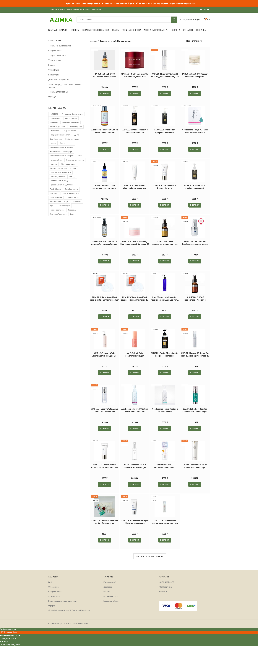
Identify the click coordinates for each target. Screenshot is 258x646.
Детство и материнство (58, 80)
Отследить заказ (111, 596)
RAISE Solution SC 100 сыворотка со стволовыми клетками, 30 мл (105, 188)
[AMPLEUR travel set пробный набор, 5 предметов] (104, 506)
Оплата (106, 592)
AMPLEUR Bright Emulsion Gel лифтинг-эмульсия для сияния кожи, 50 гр (134, 76)
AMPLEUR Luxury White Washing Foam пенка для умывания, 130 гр (134, 188)
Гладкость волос (69, 131)
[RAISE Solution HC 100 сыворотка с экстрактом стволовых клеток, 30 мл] (104, 60)
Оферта (51, 606)
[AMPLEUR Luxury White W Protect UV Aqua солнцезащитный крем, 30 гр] (164, 171)
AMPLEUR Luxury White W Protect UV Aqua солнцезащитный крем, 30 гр (165, 188)
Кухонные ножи (56, 160)
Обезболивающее (68, 164)
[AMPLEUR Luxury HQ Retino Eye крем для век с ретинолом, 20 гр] (195, 339)
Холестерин (77, 202)
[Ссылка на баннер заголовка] (129, 3)
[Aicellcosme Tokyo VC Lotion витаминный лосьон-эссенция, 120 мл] (134, 395)
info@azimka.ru (165, 587)
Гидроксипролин (75, 126)
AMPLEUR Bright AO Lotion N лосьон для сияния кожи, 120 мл (165, 76)
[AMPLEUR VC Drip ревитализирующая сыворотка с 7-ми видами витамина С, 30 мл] (134, 339)
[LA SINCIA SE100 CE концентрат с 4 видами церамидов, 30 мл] (195, 283)
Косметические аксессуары (61, 152)
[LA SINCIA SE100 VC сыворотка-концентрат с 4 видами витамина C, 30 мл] (164, 227)
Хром (52, 206)
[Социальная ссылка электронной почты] (201, 10)
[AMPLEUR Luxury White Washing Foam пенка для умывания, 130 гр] (134, 171)
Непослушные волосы (75, 160)
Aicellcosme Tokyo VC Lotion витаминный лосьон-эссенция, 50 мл (104, 132)
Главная (93, 41)
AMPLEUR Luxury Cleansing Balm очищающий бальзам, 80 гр (134, 244)
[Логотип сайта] (61, 19)
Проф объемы (55, 189)
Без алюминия (55, 118)
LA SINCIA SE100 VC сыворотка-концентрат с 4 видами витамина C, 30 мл (164, 244)
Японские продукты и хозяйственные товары (65, 85)
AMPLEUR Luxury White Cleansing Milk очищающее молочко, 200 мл (104, 356)
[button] (104, 93)
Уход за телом (54, 60)
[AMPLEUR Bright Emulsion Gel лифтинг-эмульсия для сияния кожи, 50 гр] (134, 60)
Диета (76, 135)
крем (72, 214)
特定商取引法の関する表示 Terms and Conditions (69, 610)
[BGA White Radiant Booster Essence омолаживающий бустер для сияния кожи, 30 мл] (195, 395)
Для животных (56, 139)
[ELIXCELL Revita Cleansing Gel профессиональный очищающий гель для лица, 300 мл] (164, 339)
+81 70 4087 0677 (166, 582)
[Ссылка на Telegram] (208, 10)
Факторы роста (56, 197)
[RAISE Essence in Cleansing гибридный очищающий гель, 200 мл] (164, 283)
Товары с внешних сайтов (59, 46)
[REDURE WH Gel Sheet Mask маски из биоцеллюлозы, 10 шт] (134, 283)
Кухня (80, 156)
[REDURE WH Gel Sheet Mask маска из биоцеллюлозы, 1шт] (104, 283)
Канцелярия (53, 75)
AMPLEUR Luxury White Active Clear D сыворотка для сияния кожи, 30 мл (104, 411)
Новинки (53, 164)
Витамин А (54, 122)
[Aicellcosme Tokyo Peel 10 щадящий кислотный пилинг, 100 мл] (104, 227)
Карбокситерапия (72, 139)
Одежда (52, 97)
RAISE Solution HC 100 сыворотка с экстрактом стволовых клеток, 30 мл (105, 76)
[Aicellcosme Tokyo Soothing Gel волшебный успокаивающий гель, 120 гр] (164, 395)
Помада (72, 177)
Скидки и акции (55, 51)
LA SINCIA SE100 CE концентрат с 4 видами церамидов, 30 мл (195, 300)
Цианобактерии (64, 206)
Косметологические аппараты (62, 156)
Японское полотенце (58, 214)
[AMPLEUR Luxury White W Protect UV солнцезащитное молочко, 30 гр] (104, 451)
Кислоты (63, 143)
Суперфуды (53, 70)
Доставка (107, 587)
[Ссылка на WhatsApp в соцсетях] (204, 10)
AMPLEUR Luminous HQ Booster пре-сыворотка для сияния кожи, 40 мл (195, 244)
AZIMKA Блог (54, 596)
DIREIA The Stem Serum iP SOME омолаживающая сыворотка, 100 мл (135, 467)
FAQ (50, 582)
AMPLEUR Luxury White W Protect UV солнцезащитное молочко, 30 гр (104, 467)
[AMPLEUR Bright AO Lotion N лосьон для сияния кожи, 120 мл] (164, 60)
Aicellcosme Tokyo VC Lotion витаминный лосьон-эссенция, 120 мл (134, 411)
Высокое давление (57, 126)
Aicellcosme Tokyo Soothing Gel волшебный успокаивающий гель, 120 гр (164, 411)
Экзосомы (72, 210)
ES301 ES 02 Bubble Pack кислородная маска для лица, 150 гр (164, 523)
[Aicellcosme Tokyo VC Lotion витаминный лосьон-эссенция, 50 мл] (104, 116)
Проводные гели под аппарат (61, 185)
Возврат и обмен (111, 601)
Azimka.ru (163, 592)
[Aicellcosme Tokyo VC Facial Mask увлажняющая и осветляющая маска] (195, 116)
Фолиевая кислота (73, 197)
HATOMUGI (54, 114)
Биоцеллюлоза (71, 118)
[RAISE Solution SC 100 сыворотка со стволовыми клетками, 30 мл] (104, 171)
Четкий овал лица (57, 210)
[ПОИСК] (174, 20)
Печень (73, 168)
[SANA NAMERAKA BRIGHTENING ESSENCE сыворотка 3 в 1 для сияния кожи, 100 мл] (164, 451)
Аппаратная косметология (72, 114)
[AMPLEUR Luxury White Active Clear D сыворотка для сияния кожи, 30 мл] (104, 395)
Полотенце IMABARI (57, 177)
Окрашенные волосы (58, 168)
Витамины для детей (70, 122)
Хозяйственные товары (59, 202)
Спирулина (54, 193)
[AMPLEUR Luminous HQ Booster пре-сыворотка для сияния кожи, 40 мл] (195, 227)
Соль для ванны (71, 189)
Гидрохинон (54, 131)
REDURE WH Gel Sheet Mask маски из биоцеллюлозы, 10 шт (134, 300)
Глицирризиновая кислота (60, 135)
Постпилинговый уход (59, 181)
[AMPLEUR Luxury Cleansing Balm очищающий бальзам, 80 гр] (134, 227)
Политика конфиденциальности (62, 601)
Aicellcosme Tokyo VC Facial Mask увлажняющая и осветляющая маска (195, 132)
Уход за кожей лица (57, 55)
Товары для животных (58, 92)
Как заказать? (109, 582)
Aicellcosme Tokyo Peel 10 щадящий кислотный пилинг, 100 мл (104, 244)
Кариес (53, 143)
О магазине (53, 587)
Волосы (51, 65)
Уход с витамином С (70, 193)
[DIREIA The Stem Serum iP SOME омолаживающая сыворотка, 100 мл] (134, 451)
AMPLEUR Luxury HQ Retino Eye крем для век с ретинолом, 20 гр (195, 356)
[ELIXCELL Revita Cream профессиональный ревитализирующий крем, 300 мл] (195, 171)
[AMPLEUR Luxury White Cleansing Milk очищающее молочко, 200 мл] (104, 339)
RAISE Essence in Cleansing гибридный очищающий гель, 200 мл (165, 300)
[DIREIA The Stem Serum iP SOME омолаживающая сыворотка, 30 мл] (195, 451)
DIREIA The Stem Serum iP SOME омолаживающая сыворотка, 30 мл (195, 467)
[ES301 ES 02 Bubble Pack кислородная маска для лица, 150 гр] (164, 506)
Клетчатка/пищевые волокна (61, 147)
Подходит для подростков (60, 172)
